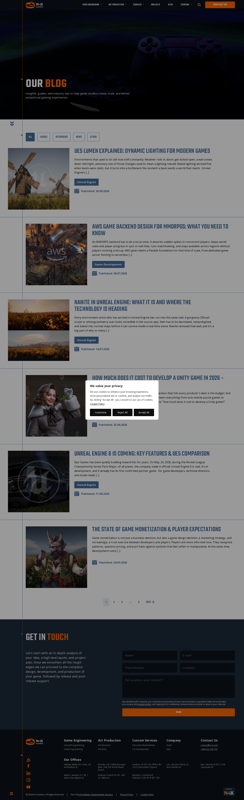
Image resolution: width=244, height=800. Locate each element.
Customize (100, 412)
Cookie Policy (97, 403)
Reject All (122, 412)
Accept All (144, 412)
